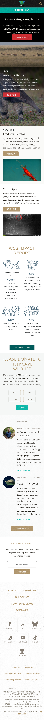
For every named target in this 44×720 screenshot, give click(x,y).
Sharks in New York (27, 484)
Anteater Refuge (14, 75)
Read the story (23, 470)
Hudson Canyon (14, 134)
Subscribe (22, 572)
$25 (14, 392)
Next (22, 407)
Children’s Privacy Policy (12, 673)
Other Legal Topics (31, 680)
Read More (22, 37)
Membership (29, 590)
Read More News (22, 528)
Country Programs (22, 603)
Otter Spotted (12, 189)
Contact (13, 590)
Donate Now (22, 10)
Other (31, 399)
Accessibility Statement (13, 680)
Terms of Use (15, 667)
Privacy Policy (28, 667)
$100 (15, 399)
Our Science (22, 597)
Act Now (11, 154)
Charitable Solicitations (32, 673)
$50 (29, 392)
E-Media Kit (22, 610)
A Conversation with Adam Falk (28, 434)
